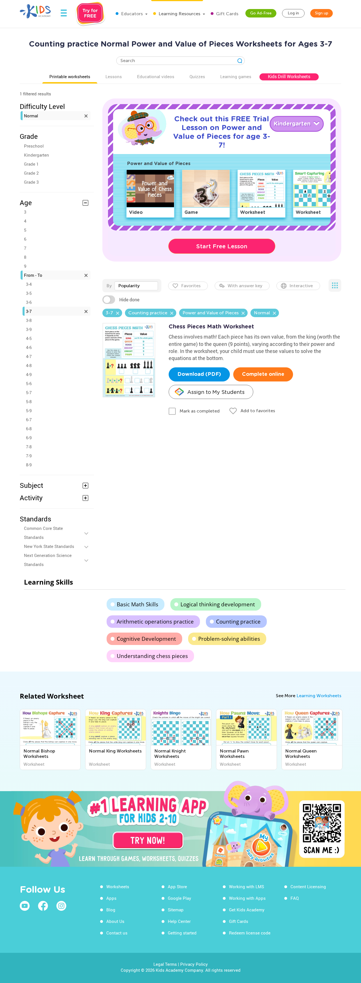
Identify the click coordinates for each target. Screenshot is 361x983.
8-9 (29, 465)
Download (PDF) (199, 374)
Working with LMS (246, 886)
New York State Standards (49, 546)
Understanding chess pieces (152, 656)
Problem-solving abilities (229, 638)
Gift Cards (226, 13)
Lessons (113, 76)
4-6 (29, 347)
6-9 (29, 437)
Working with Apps (247, 898)
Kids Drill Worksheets (289, 76)
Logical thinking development (217, 604)
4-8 (29, 365)
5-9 (29, 410)
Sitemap (176, 909)
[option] (50, 739)
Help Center (179, 921)
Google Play (179, 898)
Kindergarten (36, 155)
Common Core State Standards (43, 532)
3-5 (29, 293)
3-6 (29, 302)
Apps (111, 898)
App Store (177, 886)
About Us (115, 921)
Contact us (116, 933)
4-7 (29, 356)
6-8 (29, 428)
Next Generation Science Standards (48, 559)
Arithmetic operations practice (155, 621)
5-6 (29, 383)
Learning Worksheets (318, 695)
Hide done (129, 300)
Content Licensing (308, 886)
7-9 (29, 455)
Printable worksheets (69, 76)
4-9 (29, 374)
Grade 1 (31, 164)
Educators (131, 13)
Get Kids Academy (247, 909)
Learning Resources (178, 13)
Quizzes (197, 76)
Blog (110, 909)
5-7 (29, 392)
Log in (293, 13)
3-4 (29, 284)
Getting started (182, 933)
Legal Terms (165, 964)
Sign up (321, 13)
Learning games (235, 76)
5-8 (29, 401)
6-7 (29, 419)
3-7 (29, 311)
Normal (31, 116)
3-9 (29, 329)
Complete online (263, 374)
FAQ (294, 898)
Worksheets (117, 886)
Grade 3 (31, 182)
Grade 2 (31, 173)
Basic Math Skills (137, 604)
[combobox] (136, 285)
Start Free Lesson (221, 246)
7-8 (29, 446)
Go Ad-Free (261, 13)
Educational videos (155, 76)
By (109, 285)
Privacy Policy (194, 964)
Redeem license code (249, 933)
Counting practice (238, 621)
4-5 (29, 338)
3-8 (29, 320)
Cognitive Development (146, 638)
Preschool (34, 146)
